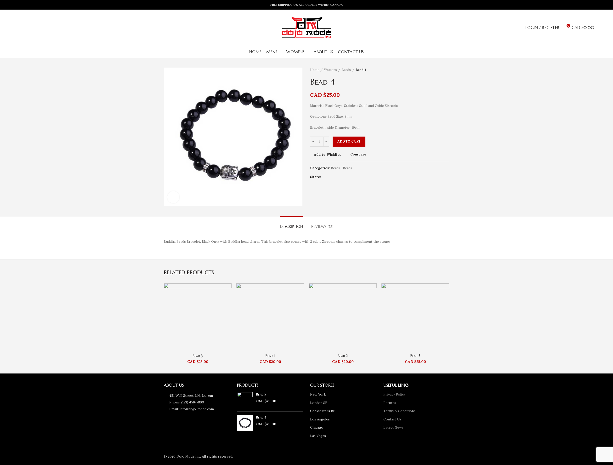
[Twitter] (332, 177)
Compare (358, 154)
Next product (446, 70)
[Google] (338, 177)
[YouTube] (393, 456)
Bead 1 (270, 356)
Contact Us (392, 419)
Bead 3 (198, 356)
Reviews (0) (322, 226)
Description (291, 226)
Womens (330, 70)
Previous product (437, 70)
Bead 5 (415, 356)
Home (314, 70)
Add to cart (349, 141)
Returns (389, 403)
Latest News (393, 427)
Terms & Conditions (399, 411)
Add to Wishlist (327, 154)
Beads (346, 70)
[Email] (379, 456)
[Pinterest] (344, 177)
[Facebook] (326, 177)
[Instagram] (386, 456)
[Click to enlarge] (173, 197)
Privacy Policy (394, 394)
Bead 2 (343, 356)
